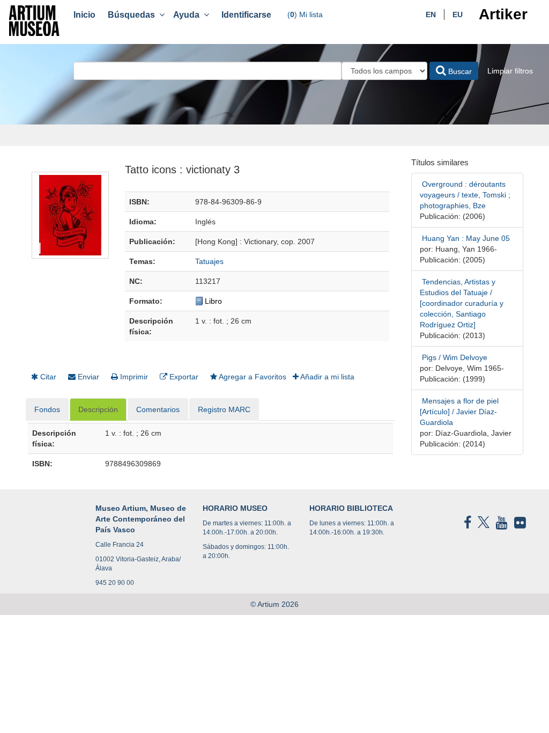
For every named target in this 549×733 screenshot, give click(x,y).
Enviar (87, 376)
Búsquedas (133, 14)
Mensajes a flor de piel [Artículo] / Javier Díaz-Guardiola (459, 412)
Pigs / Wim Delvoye (453, 357)
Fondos (47, 409)
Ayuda (188, 14)
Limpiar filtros (510, 71)
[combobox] (207, 71)
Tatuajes (209, 261)
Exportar (182, 376)
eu (457, 14)
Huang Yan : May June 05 (465, 238)
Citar (47, 376)
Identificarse (246, 14)
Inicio (84, 14)
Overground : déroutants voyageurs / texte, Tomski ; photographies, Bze (465, 195)
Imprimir (133, 376)
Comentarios (158, 409)
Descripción (98, 409)
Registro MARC (224, 409)
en (431, 14)
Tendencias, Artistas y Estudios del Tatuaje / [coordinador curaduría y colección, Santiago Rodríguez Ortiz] (461, 303)
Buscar (459, 71)
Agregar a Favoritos (251, 376)
